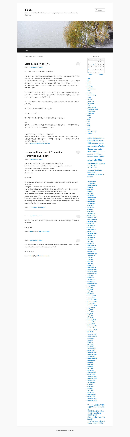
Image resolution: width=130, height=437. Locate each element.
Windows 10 (101, 174)
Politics (89, 93)
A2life (28, 10)
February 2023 (91, 197)
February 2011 (91, 296)
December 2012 (91, 270)
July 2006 (90, 362)
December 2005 (91, 376)
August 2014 (91, 237)
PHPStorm (99, 154)
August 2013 (91, 255)
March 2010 (90, 318)
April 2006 (90, 368)
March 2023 (90, 195)
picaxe (89, 156)
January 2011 (91, 298)
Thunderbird (90, 170)
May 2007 (90, 342)
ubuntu (89, 172)
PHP (88, 91)
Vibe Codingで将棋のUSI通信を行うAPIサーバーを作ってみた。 (95, 407)
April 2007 (90, 344)
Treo (88, 105)
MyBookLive (91, 152)
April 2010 (90, 316)
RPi (103, 163)
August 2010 (91, 308)
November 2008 (92, 326)
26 (88, 72)
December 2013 (91, 249)
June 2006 (90, 364)
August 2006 (91, 360)
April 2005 (90, 390)
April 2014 (90, 241)
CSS (89, 143)
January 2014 (91, 247)
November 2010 (92, 302)
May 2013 (90, 261)
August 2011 (91, 286)
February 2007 (91, 348)
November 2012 (92, 272)
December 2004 (91, 398)
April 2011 (90, 292)
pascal (89, 154)
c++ (103, 138)
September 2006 (92, 358)
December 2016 (91, 221)
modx (89, 83)
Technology (90, 103)
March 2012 (90, 278)
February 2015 (91, 229)
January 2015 (91, 231)
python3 (90, 160)
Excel (88, 146)
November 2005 (92, 378)
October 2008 (91, 328)
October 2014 (91, 235)
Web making (33, 143)
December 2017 (91, 217)
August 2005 (91, 382)
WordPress (90, 113)
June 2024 (90, 189)
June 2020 (90, 205)
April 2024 (90, 193)
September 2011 (92, 284)
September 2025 (92, 185)
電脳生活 (39, 143)
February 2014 (91, 245)
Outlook (103, 152)
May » (101, 74)
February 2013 (91, 267)
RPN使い (90, 99)
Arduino (89, 138)
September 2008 (92, 330)
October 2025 (91, 183)
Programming (91, 95)
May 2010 (90, 314)
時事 (88, 125)
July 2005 (90, 384)
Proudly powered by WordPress (65, 430)
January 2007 (91, 350)
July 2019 (90, 209)
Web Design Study (92, 109)
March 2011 (90, 294)
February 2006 (91, 372)
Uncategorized (91, 107)
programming (94, 156)
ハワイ (89, 115)
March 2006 (90, 370)
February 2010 (91, 320)
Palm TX (90, 87)
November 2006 (92, 354)
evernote (101, 143)
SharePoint (90, 101)
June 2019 (90, 211)
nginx (98, 152)
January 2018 (91, 215)
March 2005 (90, 392)
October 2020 (91, 203)
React (100, 163)
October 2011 (91, 282)
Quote (31, 231)
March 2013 (90, 265)
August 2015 (91, 225)
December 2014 (91, 233)
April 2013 (90, 263)
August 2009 (91, 324)
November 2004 (92, 400)
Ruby (88, 166)
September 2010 (92, 306)
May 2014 (90, 239)
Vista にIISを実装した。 (38, 63)
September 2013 (92, 253)
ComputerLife (92, 140)
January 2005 (91, 396)
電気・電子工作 (91, 131)
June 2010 (90, 312)
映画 (88, 123)
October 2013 (91, 251)
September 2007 (92, 336)
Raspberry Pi (92, 163)
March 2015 (90, 227)
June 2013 (90, 259)
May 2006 (90, 366)
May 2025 (90, 187)
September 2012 (92, 274)
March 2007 (90, 346)
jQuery (90, 149)
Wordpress (90, 176)
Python (101, 156)
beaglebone (97, 138)
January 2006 (91, 374)
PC (92, 154)
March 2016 (90, 223)
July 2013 (90, 257)
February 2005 (91, 394)
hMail (92, 146)
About (26, 50)
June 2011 (90, 288)
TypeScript (98, 170)
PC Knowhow (33, 207)
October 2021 (91, 199)
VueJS (93, 172)
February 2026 (91, 181)
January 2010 (91, 322)
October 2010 (91, 304)
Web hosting (92, 174)
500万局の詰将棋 (92, 415)
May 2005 (90, 388)
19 (88, 69)
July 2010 (90, 310)
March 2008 (90, 332)
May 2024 (90, 191)
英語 (88, 127)
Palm (89, 85)
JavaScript (99, 146)
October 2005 (91, 380)
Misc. (89, 81)
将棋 (88, 119)
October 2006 (91, 356)
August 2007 (91, 338)
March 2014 (90, 243)
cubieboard (94, 143)
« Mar (90, 74)
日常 (88, 121)
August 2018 (91, 213)
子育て (89, 117)
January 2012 (91, 280)
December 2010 (91, 300)
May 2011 (90, 290)
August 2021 (91, 201)
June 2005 (90, 386)
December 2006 (91, 352)
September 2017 (92, 219)
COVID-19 (101, 140)
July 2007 (90, 340)
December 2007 (91, 334)
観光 (88, 129)
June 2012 (90, 276)
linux (95, 149)
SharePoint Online (93, 168)
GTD (88, 79)
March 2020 (90, 207)
